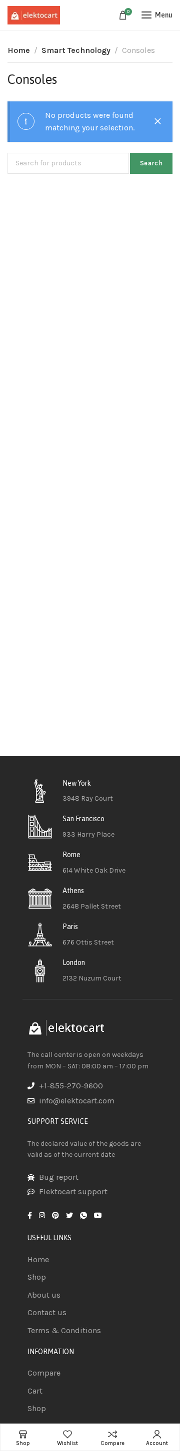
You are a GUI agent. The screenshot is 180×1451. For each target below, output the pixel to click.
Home (19, 50)
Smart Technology (76, 50)
